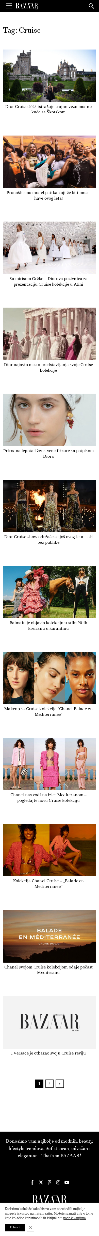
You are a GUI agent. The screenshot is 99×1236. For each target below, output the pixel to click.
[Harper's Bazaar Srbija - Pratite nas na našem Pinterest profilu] (49, 1182)
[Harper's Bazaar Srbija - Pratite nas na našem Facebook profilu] (32, 1182)
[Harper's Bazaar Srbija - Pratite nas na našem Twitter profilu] (41, 1182)
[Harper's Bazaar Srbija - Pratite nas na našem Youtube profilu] (66, 1182)
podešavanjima (74, 1218)
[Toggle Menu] (9, 6)
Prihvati (15, 1227)
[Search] (91, 6)
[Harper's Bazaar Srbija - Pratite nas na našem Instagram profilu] (58, 1182)
